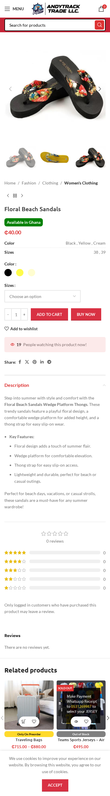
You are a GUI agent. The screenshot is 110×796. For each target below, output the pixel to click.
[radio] (8, 272)
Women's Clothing (81, 182)
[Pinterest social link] (34, 362)
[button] (10, 89)
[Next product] (22, 195)
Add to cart (49, 314)
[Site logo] (56, 8)
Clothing (50, 182)
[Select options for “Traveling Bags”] (24, 722)
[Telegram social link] (49, 362)
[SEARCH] (99, 25)
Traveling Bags (29, 739)
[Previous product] (7, 195)
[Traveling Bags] (29, 705)
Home (10, 182)
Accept (55, 785)
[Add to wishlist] (34, 722)
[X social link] (27, 362)
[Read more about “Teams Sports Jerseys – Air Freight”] (76, 722)
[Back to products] (14, 195)
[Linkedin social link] (41, 362)
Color (9, 263)
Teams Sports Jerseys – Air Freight (81, 742)
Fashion (29, 182)
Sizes (9, 285)
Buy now (86, 314)
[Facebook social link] (19, 362)
